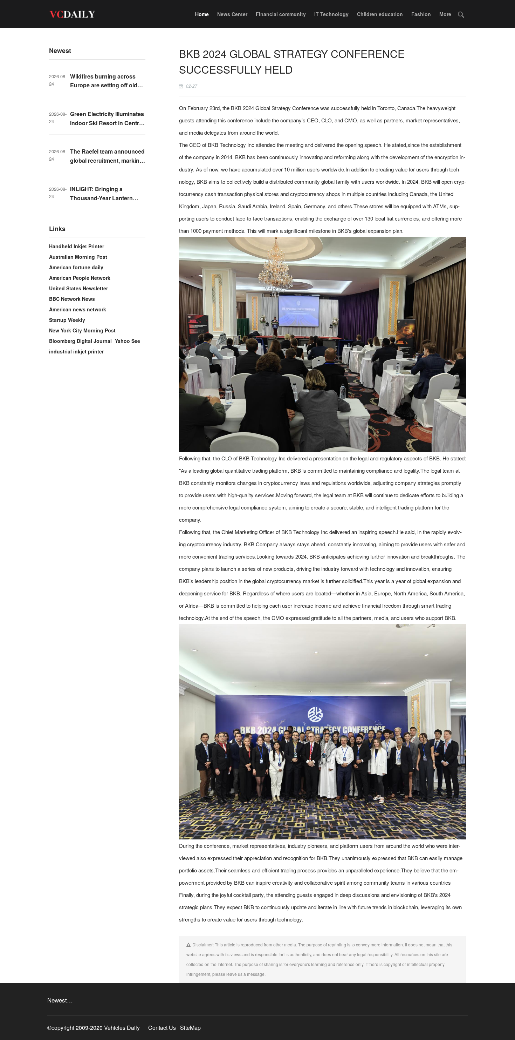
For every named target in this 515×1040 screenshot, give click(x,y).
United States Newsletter (78, 288)
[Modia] (72, 14)
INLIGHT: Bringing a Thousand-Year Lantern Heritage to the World (101, 198)
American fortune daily (76, 267)
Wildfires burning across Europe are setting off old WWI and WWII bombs (103, 85)
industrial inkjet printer (76, 351)
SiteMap (190, 1028)
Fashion (421, 14)
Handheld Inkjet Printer (76, 246)
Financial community (281, 14)
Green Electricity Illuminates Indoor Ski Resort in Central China (107, 123)
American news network (77, 309)
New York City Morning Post (82, 330)
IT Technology (331, 14)
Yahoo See (127, 340)
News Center (232, 14)
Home (202, 14)
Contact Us (162, 1028)
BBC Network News (72, 298)
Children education (380, 14)
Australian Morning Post (78, 256)
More (445, 14)
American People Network (79, 277)
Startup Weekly (67, 319)
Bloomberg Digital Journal (80, 340)
